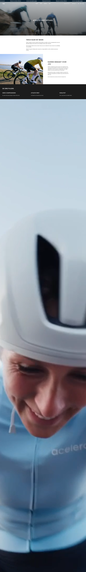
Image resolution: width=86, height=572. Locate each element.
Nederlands (74, 3)
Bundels (45, 3)
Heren (41, 3)
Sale (49, 3)
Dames (37, 3)
